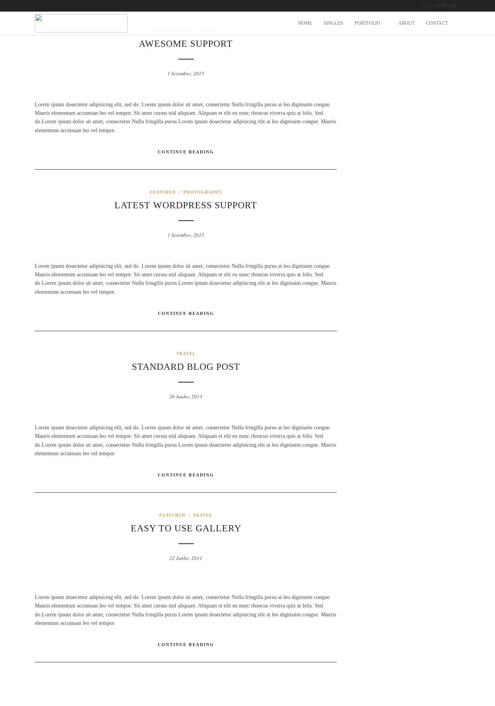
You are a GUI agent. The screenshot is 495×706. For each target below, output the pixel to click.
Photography (202, 192)
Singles (333, 23)
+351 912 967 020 (439, 6)
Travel (186, 353)
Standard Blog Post (186, 367)
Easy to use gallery (186, 528)
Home (305, 23)
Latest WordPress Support (185, 205)
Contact (437, 23)
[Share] (457, 24)
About (406, 23)
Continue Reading (186, 152)
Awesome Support (186, 44)
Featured (163, 192)
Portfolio (367, 23)
